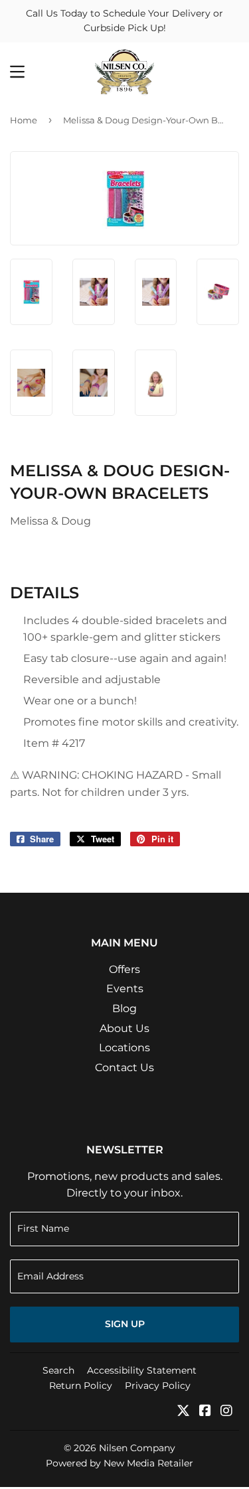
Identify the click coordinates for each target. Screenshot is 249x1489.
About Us (124, 1028)
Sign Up (125, 1324)
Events (124, 988)
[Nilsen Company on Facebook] (205, 1411)
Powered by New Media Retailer (119, 1463)
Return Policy (80, 1385)
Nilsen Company (137, 1448)
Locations (124, 1047)
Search (58, 1370)
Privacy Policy (158, 1385)
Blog (124, 1008)
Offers (124, 969)
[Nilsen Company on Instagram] (226, 1411)
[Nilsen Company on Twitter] (183, 1411)
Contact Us (124, 1067)
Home (23, 120)
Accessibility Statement (142, 1370)
